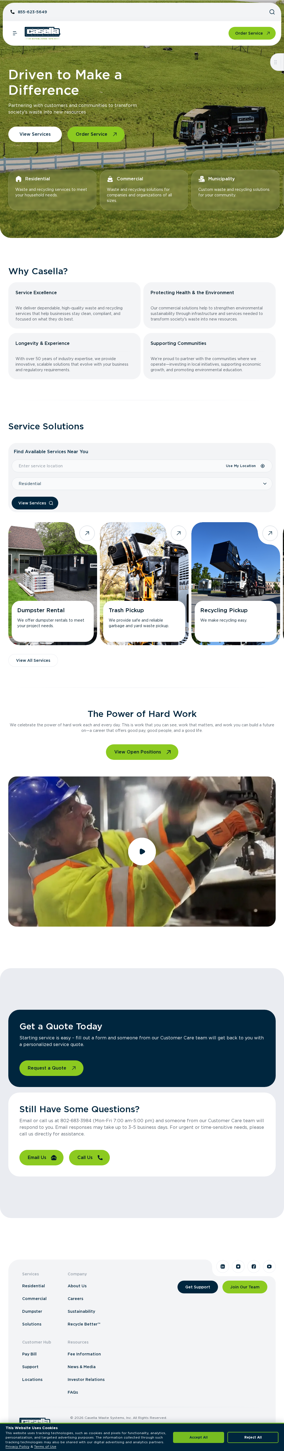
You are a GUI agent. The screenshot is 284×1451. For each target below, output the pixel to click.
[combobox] (118, 466)
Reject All (253, 1437)
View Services (35, 134)
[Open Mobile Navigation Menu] (15, 33)
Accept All (198, 1437)
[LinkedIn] (222, 1266)
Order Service (249, 33)
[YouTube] (269, 1266)
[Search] (272, 12)
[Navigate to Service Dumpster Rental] (52, 583)
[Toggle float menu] (275, 62)
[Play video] (142, 851)
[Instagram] (238, 1266)
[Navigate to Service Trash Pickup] (144, 583)
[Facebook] (253, 1266)
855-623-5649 (32, 12)
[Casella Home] (42, 33)
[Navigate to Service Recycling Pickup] (235, 583)
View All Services (33, 660)
